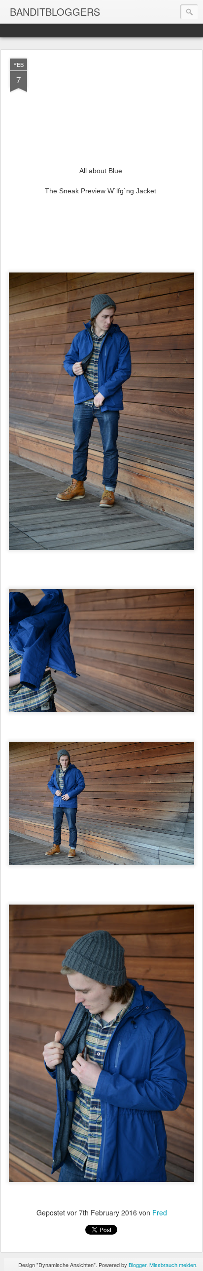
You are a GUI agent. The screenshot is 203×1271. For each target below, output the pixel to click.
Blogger (137, 1265)
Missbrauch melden (172, 1265)
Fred (159, 1212)
